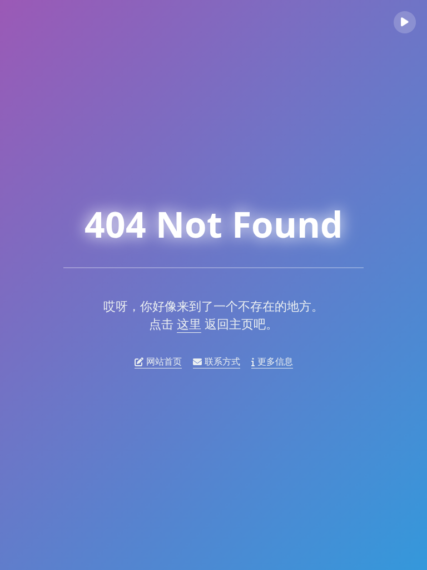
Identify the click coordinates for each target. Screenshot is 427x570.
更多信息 (275, 361)
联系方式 (222, 361)
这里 (189, 323)
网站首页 (164, 361)
